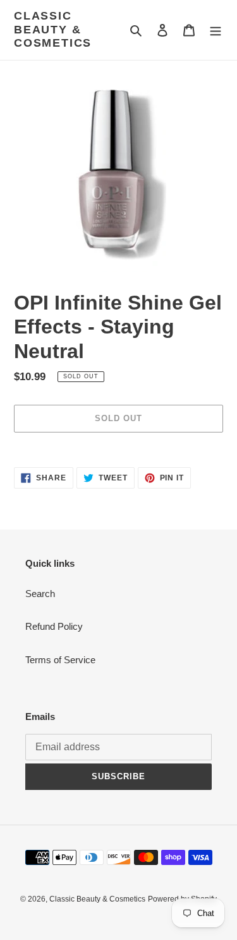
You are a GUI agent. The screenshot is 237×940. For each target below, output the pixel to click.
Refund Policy (54, 626)
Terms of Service (60, 659)
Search (40, 593)
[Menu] (215, 30)
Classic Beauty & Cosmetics (53, 29)
